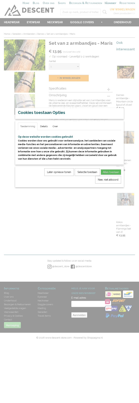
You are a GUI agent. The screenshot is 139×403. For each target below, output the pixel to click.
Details (44, 126)
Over (55, 126)
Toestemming (27, 126)
